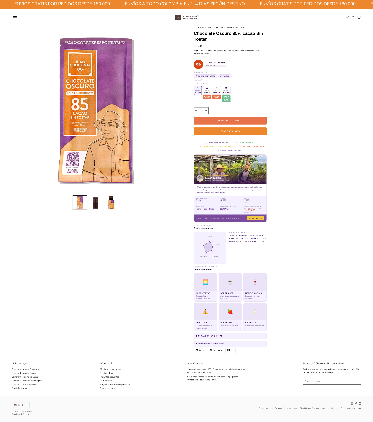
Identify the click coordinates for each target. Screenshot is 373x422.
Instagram (335, 408)
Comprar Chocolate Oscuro (24, 373)
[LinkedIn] (360, 403)
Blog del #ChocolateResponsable (115, 384)
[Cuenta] (347, 17)
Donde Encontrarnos (21, 388)
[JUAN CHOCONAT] (186, 17)
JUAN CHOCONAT (26, 411)
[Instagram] (352, 403)
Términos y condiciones (110, 369)
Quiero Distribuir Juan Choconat (306, 408)
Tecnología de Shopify (20, 414)
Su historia (254, 218)
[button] (353, 17)
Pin (232, 350)
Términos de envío (108, 373)
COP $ (20, 405)
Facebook (325, 408)
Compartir (217, 350)
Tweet (201, 350)
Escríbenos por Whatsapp (351, 408)
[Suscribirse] (358, 381)
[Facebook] (356, 403)
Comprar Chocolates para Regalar (27, 380)
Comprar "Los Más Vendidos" (25, 384)
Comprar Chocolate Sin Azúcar (25, 369)
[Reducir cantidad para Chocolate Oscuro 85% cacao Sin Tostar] (196, 110)
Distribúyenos (106, 380)
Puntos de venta (107, 388)
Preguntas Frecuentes (283, 408)
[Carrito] (359, 17)
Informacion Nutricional (209, 336)
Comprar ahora (230, 131)
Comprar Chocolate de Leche (25, 376)
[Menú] (15, 18)
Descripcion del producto (210, 344)
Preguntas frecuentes (109, 376)
